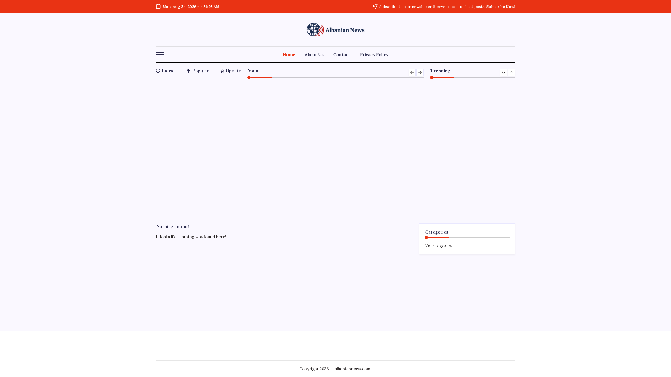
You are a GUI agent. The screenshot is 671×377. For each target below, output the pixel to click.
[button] (160, 55)
